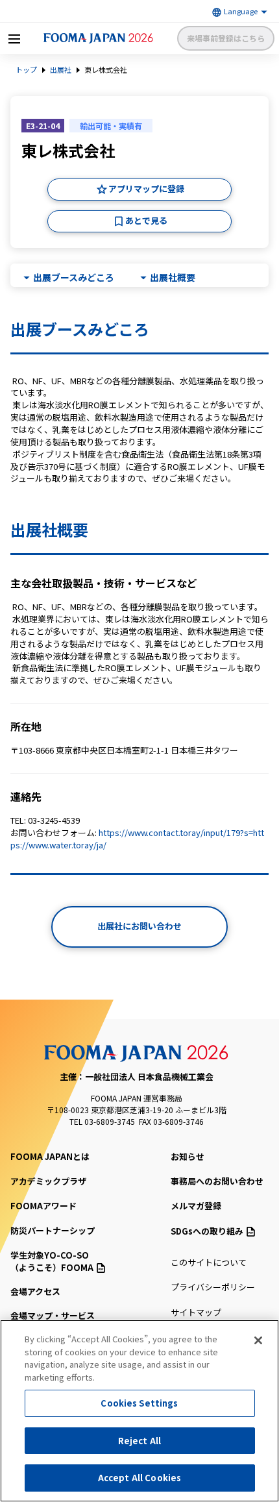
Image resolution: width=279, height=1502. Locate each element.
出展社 (60, 69)
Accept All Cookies (139, 1477)
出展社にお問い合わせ (139, 926)
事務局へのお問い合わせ (217, 1181)
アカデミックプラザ (48, 1181)
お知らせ (187, 1156)
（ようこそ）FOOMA (51, 1262)
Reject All (139, 1440)
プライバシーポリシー (213, 1287)
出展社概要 (172, 277)
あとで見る (146, 220)
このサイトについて (209, 1262)
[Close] (258, 1340)
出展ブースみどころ (73, 277)
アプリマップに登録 (146, 188)
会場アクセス (35, 1291)
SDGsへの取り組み (207, 1231)
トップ (26, 69)
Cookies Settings (139, 1403)
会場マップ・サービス (52, 1315)
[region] (139, 1411)
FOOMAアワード (43, 1206)
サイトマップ (196, 1312)
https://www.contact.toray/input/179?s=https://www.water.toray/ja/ (137, 838)
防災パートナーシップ (52, 1230)
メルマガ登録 (196, 1206)
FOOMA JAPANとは (50, 1156)
